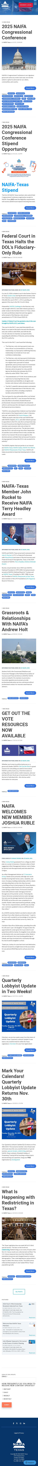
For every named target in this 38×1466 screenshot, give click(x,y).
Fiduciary (27, 468)
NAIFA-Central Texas (25, 108)
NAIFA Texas (31, 98)
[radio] (19, 1389)
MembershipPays (21, 1171)
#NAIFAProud (20, 93)
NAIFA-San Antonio (8, 111)
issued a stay (11, 295)
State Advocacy (28, 1055)
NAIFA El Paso (19, 103)
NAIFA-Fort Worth (29, 447)
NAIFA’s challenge (15, 306)
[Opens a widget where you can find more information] (29, 1462)
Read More (30, 88)
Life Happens (30, 578)
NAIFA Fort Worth (8, 103)
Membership (21, 962)
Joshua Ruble (10, 862)
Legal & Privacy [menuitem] (19, 1433)
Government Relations (24, 1276)
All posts (19, 1291)
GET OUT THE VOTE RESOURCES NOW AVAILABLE (16, 724)
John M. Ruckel (6, 555)
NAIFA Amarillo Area (9, 106)
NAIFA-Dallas (19, 96)
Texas (24, 98)
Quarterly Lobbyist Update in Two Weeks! (19, 986)
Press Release (7, 594)
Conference (11, 220)
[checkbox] (19, 1394)
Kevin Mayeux (23, 415)
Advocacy (11, 93)
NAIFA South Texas (22, 106)
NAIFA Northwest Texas (10, 108)
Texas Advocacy (7, 96)
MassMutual (9, 557)
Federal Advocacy (23, 213)
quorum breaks (12, 1151)
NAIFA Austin (28, 101)
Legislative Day (7, 218)
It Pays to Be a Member (14, 1055)
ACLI (17, 419)
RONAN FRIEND (16, 858)
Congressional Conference (11, 98)
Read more (32, 1317)
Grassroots (28, 96)
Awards (28, 592)
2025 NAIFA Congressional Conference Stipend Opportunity (17, 138)
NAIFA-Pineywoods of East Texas (15, 450)
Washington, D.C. (19, 218)
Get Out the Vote (24, 766)
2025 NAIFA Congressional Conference (17, 32)
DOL (16, 468)
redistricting (22, 1151)
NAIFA (4, 220)
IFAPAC (27, 594)
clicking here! (15, 1160)
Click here (12, 1044)
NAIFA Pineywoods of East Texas (12, 101)
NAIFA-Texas (7, 42)
